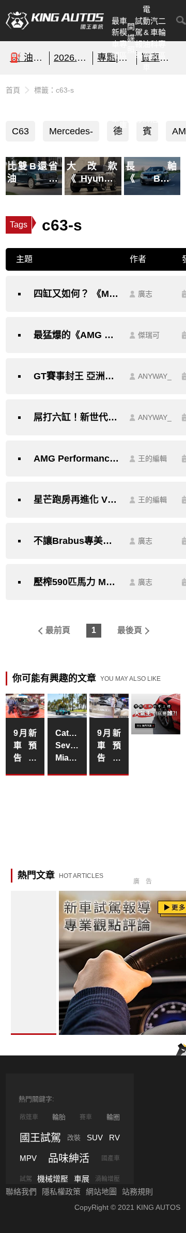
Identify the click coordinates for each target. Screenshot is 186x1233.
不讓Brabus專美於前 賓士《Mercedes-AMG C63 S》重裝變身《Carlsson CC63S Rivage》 (76, 541)
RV (114, 1137)
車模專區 (123, 38)
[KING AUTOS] (55, 20)
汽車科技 (154, 38)
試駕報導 (139, 38)
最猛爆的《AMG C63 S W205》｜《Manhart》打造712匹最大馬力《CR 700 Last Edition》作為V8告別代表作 (76, 335)
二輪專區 (162, 38)
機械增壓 (52, 1178)
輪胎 (59, 1117)
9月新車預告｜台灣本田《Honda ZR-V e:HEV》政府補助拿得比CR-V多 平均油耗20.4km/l (25, 746)
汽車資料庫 (123, 101)
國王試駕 (40, 1137)
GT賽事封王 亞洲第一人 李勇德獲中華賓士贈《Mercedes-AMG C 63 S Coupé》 (76, 376)
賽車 (86, 1117)
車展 (81, 1178)
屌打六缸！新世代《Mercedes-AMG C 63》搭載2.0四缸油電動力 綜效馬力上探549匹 (76, 417)
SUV (95, 1137)
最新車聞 (115, 38)
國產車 (110, 1158)
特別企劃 (162, 102)
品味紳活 (154, 102)
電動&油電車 (146, 38)
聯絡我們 (21, 1191)
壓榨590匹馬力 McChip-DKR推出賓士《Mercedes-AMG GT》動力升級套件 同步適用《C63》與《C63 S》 (76, 582)
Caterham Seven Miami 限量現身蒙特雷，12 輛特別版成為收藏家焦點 (67, 746)
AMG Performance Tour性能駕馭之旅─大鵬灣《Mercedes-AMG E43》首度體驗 (76, 458)
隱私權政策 (61, 1191)
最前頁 (57, 630)
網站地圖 (101, 1191)
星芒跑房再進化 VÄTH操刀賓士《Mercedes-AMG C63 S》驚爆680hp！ (76, 500)
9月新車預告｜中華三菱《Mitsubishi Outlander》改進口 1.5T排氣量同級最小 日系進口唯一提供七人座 (109, 746)
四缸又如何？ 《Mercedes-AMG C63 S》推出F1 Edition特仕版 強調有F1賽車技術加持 (76, 294)
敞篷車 (29, 1117)
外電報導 (139, 102)
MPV (28, 1158)
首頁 (13, 90)
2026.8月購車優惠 (71, 57)
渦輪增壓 (107, 1179)
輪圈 (113, 1117)
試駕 (26, 1179)
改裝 (74, 1137)
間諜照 (131, 38)
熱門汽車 (115, 102)
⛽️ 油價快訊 (27, 57)
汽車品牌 (146, 102)
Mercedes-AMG (71, 134)
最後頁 (129, 630)
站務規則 (137, 1191)
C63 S (20, 134)
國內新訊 (131, 102)
